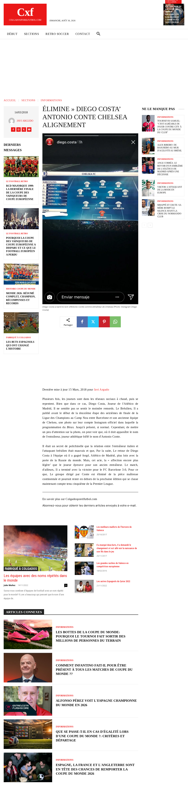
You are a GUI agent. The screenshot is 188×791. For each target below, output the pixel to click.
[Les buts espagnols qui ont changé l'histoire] (21, 322)
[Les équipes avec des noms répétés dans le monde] (35, 548)
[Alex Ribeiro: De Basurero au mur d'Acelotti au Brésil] (148, 146)
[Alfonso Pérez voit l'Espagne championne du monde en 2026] (28, 701)
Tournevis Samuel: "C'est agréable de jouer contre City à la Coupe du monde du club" (169, 127)
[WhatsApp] (115, 321)
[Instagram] (18, 129)
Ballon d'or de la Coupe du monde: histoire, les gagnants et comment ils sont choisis (173, 14)
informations (51, 100)
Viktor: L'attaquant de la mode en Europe (169, 190)
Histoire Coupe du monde (20, 289)
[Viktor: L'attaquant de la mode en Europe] (148, 188)
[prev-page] (144, 225)
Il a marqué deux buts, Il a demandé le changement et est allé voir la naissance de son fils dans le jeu (117, 548)
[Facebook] (13, 129)
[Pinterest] (104, 321)
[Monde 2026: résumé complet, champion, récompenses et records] (21, 274)
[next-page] (150, 225)
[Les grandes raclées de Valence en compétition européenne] (84, 568)
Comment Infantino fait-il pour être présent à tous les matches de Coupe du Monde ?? (94, 670)
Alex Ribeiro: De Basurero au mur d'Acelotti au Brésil (169, 148)
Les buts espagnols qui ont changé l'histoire (20, 345)
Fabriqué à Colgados (18, 338)
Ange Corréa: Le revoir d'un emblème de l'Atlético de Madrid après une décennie (170, 169)
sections (28, 100)
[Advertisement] (94, 66)
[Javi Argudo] (12, 121)
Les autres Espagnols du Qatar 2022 (113, 581)
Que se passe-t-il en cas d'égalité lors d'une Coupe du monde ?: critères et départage (92, 736)
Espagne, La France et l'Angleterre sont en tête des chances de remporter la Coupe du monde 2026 (95, 769)
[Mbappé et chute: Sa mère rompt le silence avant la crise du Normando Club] (148, 207)
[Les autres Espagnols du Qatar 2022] (84, 586)
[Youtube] (29, 129)
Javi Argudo (25, 120)
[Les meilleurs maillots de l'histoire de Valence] (84, 532)
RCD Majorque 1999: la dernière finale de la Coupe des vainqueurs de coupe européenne (20, 192)
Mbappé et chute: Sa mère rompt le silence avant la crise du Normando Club (169, 211)
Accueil (10, 100)
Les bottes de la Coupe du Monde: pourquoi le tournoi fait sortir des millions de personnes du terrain (90, 636)
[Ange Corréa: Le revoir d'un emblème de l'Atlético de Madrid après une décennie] (148, 165)
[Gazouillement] (24, 129)
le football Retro (17, 181)
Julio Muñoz (9, 585)
